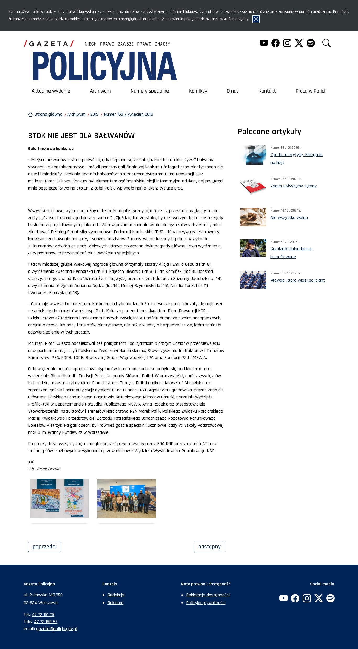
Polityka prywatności (205, 603)
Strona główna (48, 114)
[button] (327, 43)
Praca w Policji (311, 91)
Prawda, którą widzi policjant (297, 280)
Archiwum (100, 91)
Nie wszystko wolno (289, 217)
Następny (211, 547)
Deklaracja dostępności (208, 595)
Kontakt (267, 91)
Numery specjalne (150, 91)
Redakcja (115, 595)
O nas (233, 91)
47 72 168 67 (45, 622)
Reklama (115, 603)
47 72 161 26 (43, 615)
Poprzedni (46, 547)
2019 (94, 114)
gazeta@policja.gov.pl (56, 629)
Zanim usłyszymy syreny (293, 186)
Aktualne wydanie (51, 91)
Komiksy (198, 91)
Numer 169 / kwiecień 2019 (128, 114)
